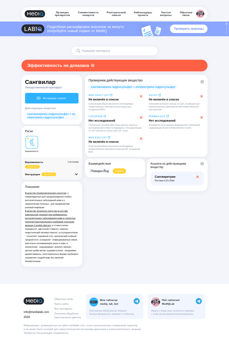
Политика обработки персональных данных (67, 315)
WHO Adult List (99, 95)
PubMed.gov (157, 116)
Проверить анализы (189, 28)
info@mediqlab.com (36, 311)
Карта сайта (61, 303)
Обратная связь (63, 299)
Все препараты (63, 308)
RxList (153, 95)
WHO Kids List (98, 137)
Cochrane (96, 116)
